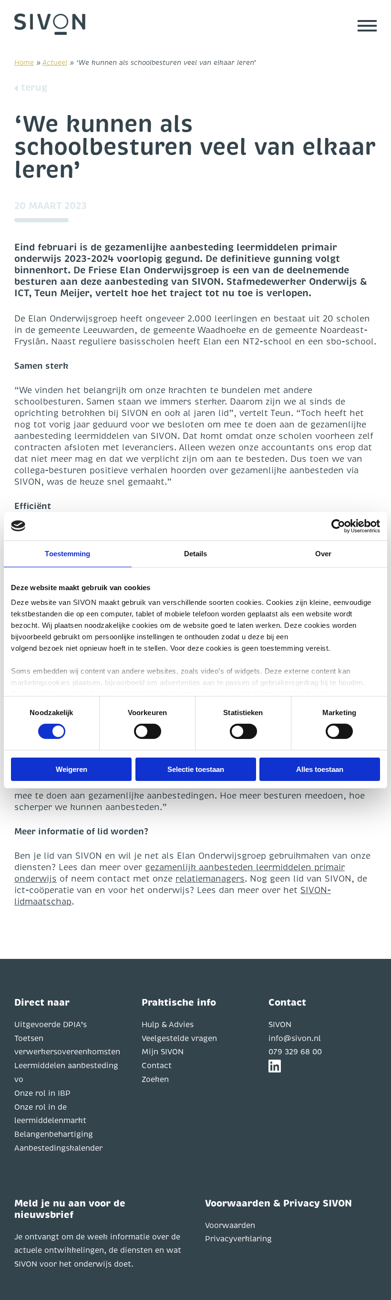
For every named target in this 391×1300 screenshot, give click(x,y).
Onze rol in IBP (42, 1093)
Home (24, 62)
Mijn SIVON (163, 1052)
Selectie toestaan (195, 769)
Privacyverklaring (238, 1239)
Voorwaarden (230, 1225)
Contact (157, 1066)
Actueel (54, 62)
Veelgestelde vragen (179, 1038)
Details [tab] (195, 553)
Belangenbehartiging (53, 1134)
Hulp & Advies (168, 1025)
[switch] (147, 731)
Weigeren (71, 769)
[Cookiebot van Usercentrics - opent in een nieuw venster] (338, 526)
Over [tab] (323, 553)
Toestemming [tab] (67, 553)
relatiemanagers (210, 879)
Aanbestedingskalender (58, 1148)
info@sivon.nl (294, 1038)
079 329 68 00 (295, 1052)
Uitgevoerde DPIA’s (50, 1025)
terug (34, 88)
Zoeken (155, 1079)
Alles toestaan (319, 769)
